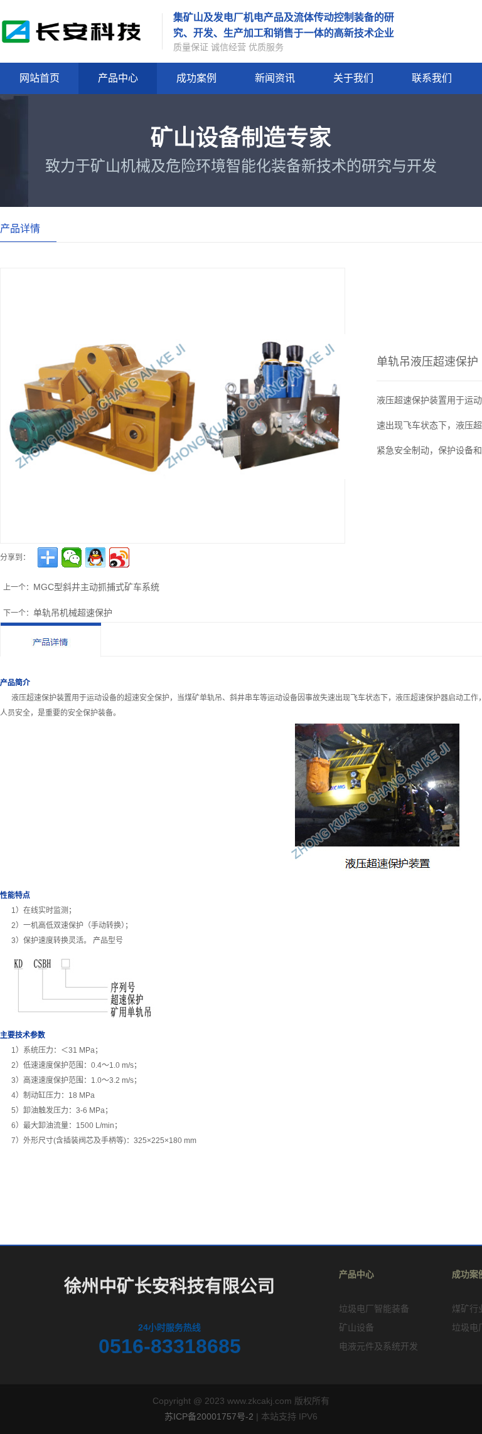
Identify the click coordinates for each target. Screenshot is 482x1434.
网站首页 (39, 78)
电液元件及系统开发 (378, 1346)
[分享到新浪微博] (119, 557)
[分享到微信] (72, 557)
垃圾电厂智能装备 (374, 1309)
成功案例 (196, 78)
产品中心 (118, 78)
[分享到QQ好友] (95, 557)
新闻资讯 (275, 78)
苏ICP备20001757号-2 (209, 1416)
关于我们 (353, 78)
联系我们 (432, 78)
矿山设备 (356, 1327)
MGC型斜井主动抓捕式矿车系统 (96, 587)
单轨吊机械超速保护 (72, 613)
